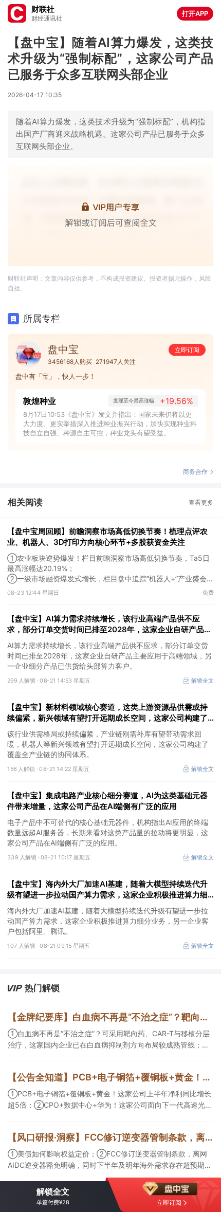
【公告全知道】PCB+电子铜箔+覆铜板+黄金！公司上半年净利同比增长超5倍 (110, 1077)
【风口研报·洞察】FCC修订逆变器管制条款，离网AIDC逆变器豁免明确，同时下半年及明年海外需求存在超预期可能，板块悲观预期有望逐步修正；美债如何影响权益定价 (110, 1137)
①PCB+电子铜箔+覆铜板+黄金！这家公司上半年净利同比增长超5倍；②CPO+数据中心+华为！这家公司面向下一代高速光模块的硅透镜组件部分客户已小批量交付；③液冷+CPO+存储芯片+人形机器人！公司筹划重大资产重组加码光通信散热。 (110, 1100)
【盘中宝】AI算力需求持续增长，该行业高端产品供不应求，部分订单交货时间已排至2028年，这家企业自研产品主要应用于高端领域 (109, 624)
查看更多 (201, 502)
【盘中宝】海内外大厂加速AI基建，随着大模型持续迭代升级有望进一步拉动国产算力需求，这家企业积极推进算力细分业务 (107, 889)
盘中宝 (63, 349)
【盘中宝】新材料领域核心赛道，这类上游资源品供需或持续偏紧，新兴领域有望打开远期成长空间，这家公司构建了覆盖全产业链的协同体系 (107, 712)
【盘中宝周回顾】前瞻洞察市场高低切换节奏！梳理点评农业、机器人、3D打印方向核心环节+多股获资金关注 (107, 536)
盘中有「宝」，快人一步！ (55, 376)
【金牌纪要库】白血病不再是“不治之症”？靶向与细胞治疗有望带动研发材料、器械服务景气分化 (110, 1017)
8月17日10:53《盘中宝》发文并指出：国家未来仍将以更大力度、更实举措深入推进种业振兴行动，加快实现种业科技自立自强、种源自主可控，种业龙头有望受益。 (110, 423)
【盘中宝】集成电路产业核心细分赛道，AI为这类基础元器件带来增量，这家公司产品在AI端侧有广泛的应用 (107, 801)
